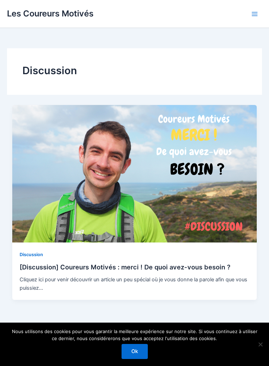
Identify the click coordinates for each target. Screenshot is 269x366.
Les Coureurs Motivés (50, 13)
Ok (134, 351)
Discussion (31, 254)
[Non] (260, 344)
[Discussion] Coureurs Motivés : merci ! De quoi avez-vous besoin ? (125, 267)
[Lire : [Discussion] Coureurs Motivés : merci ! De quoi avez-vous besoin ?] (134, 173)
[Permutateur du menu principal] (254, 14)
